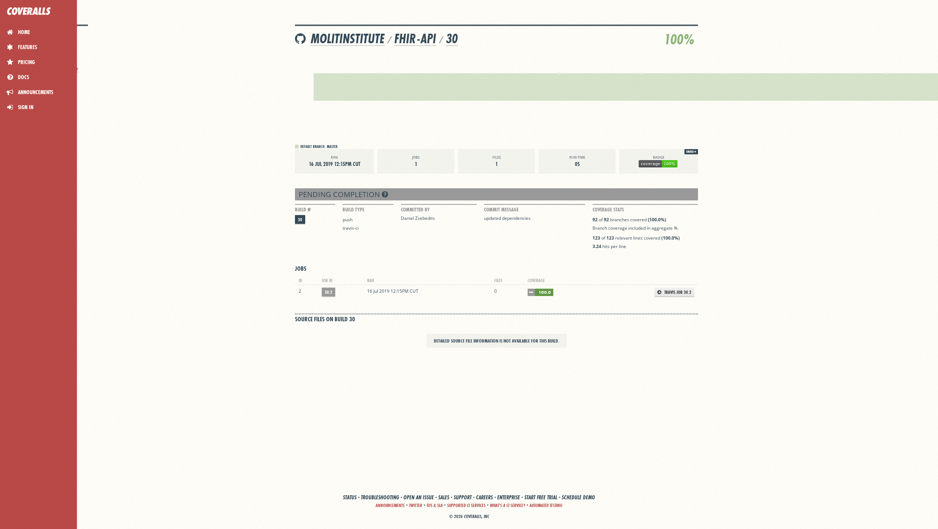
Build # (303, 209)
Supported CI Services (466, 505)
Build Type (353, 209)
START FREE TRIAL (540, 497)
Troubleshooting (380, 497)
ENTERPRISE (508, 497)
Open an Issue (418, 497)
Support (463, 497)
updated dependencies (507, 218)
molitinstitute (347, 39)
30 (452, 39)
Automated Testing (545, 505)
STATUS (350, 497)
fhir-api (415, 39)
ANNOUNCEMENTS (390, 505)
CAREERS (484, 497)
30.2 (328, 292)
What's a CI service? (507, 505)
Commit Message (501, 209)
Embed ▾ (691, 151)
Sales (443, 497)
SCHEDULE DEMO (578, 497)
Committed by (415, 209)
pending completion (340, 194)
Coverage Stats (608, 209)
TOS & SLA (434, 505)
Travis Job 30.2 (677, 292)
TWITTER (415, 505)
